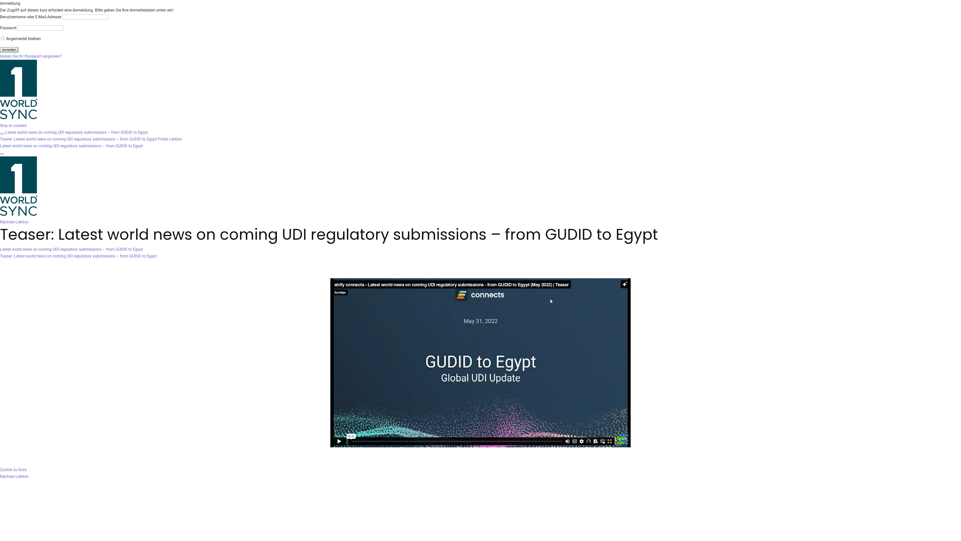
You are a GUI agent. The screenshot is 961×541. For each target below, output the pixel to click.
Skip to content (13, 125)
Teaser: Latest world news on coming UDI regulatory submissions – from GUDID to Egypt (78, 256)
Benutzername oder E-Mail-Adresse (30, 17)
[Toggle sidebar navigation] (2, 133)
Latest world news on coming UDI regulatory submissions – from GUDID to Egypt (76, 132)
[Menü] (2, 154)
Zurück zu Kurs (13, 469)
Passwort (8, 28)
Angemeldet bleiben (23, 38)
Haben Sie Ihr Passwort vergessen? (31, 56)
